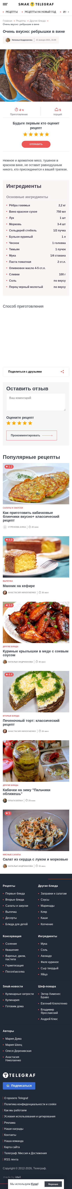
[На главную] (36, 4)
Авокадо (46, 955)
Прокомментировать (25, 435)
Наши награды (13, 1128)
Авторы (8, 1031)
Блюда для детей (16, 924)
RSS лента (11, 1159)
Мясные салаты (12, 855)
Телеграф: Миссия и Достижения (25, 1153)
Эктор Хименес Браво (51, 995)
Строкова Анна (17, 527)
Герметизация (14, 965)
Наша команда (13, 1141)
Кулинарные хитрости (19, 993)
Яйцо (44, 974)
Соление (11, 943)
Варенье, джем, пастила (15, 957)
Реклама (9, 1122)
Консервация (12, 936)
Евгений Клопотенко (54, 1003)
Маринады (48, 905)
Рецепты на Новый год (40, 11)
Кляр (44, 911)
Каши (44, 917)
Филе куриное (50, 962)
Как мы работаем (15, 1110)
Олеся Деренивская (18, 1050)
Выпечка (8, 581)
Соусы (45, 899)
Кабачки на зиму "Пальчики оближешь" (26, 792)
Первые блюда (15, 893)
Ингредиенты (47, 936)
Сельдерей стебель (23, 230)
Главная (7, 21)
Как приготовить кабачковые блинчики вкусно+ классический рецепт (31, 516)
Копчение (47, 924)
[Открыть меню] (5, 4)
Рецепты (12, 11)
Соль (12, 280)
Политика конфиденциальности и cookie (30, 1104)
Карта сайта (12, 1147)
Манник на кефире (19, 586)
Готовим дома (14, 1006)
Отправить (36, 144)
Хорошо (53, 1184)
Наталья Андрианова (22, 40)
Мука (12, 255)
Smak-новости (13, 986)
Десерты (11, 917)
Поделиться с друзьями (25, 371)
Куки (34, 1184)
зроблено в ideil (12, 1177)
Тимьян (14, 249)
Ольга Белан (15, 801)
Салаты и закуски (13, 508)
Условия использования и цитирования (29, 1116)
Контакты (10, 1134)
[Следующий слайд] (68, 12)
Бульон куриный (21, 236)
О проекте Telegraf (16, 1098)
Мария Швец (13, 1044)
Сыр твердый (49, 968)
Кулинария (12, 1000)
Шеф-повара (47, 986)
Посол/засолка (14, 971)
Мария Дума (13, 1038)
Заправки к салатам (54, 893)
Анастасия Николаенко (22, 592)
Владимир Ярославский (49, 1011)
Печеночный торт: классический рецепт (31, 722)
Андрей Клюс (49, 1019)
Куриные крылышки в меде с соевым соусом (36, 653)
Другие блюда (38, 21)
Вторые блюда (11, 716)
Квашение (12, 949)
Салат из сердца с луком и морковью (35, 859)
